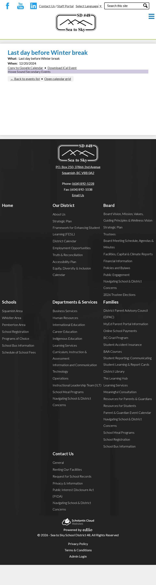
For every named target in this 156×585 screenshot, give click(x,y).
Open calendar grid (57, 79)
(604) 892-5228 (83, 183)
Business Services (65, 311)
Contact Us (47, 6)
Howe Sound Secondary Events (29, 72)
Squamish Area (12, 311)
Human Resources (65, 318)
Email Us (78, 195)
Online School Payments (120, 331)
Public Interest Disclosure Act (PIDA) (73, 493)
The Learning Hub (115, 378)
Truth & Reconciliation (68, 255)
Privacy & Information (68, 483)
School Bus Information (18, 345)
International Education (69, 325)
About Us (59, 214)
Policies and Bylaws (116, 268)
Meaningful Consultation (119, 392)
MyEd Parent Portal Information (125, 324)
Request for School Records (72, 476)
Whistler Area (11, 318)
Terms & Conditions (78, 550)
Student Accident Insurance (122, 344)
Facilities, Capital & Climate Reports (128, 254)
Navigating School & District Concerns (122, 284)
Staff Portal (65, 6)
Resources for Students (119, 406)
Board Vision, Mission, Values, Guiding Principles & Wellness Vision (127, 217)
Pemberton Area (13, 325)
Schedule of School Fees (19, 352)
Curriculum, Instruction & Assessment (70, 355)
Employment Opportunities (72, 248)
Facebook (6, 6)
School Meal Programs (68, 392)
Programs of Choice (15, 338)
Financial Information (117, 261)
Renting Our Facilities (67, 469)
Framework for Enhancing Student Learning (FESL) (76, 231)
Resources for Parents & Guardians (127, 399)
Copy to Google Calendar (25, 68)
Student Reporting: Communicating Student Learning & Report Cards (127, 361)
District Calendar (64, 241)
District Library (114, 371)
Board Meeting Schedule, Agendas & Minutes (128, 244)
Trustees (109, 234)
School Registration (15, 331)
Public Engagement (116, 275)
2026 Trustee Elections (119, 294)
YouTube (19, 6)
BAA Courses (112, 351)
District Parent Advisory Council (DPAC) (125, 313)
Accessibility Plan (64, 262)
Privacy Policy (78, 544)
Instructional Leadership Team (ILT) (77, 385)
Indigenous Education (67, 338)
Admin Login (78, 556)
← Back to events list (25, 79)
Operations (60, 378)
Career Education (65, 331)
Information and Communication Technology (75, 368)
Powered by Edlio (78, 528)
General (58, 462)
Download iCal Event (62, 68)
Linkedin (32, 6)
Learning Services (65, 345)
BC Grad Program (115, 338)
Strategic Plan (62, 221)
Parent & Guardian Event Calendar (127, 412)
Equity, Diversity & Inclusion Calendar (72, 271)
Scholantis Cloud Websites (78, 520)
